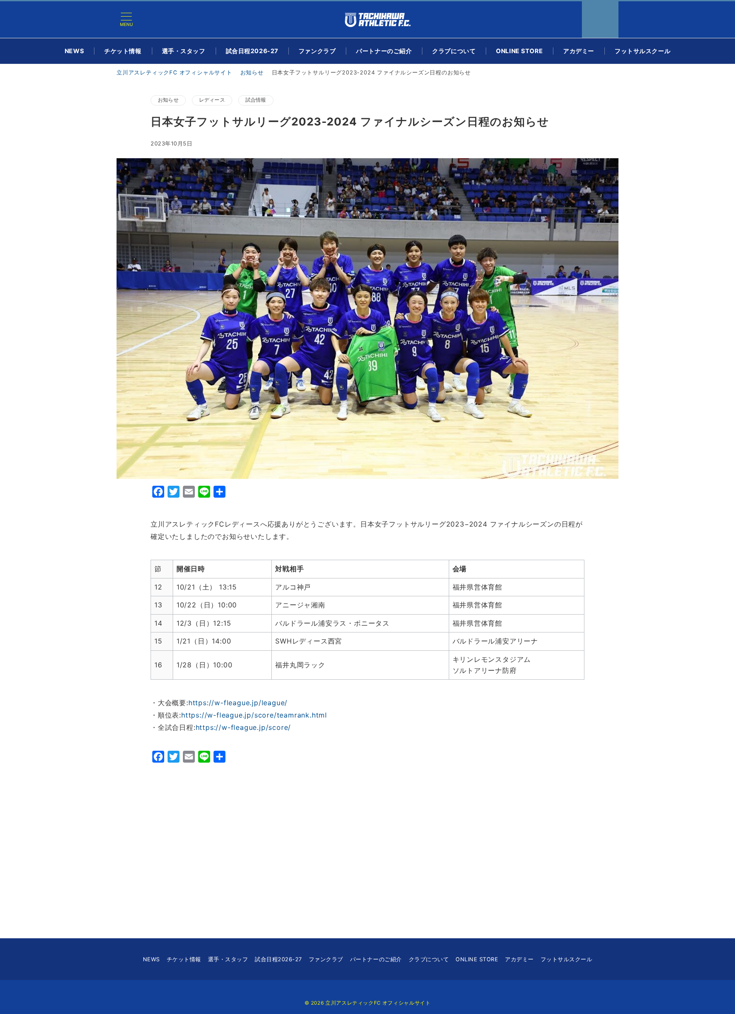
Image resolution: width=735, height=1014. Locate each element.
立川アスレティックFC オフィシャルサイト (377, 1003)
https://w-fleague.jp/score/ (243, 727)
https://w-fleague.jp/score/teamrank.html (254, 715)
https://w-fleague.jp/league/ (238, 702)
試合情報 (255, 100)
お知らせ (168, 100)
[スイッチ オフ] (600, 19)
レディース (212, 100)
